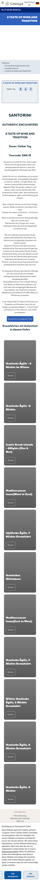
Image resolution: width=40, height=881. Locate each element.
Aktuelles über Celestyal (20, 818)
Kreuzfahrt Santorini (11, 68)
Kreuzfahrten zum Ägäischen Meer (20, 319)
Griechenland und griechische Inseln (17, 66)
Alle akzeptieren (13, 875)
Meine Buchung (20, 816)
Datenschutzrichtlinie (10, 852)
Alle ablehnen (31, 875)
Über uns (20, 821)
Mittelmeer (6, 63)
